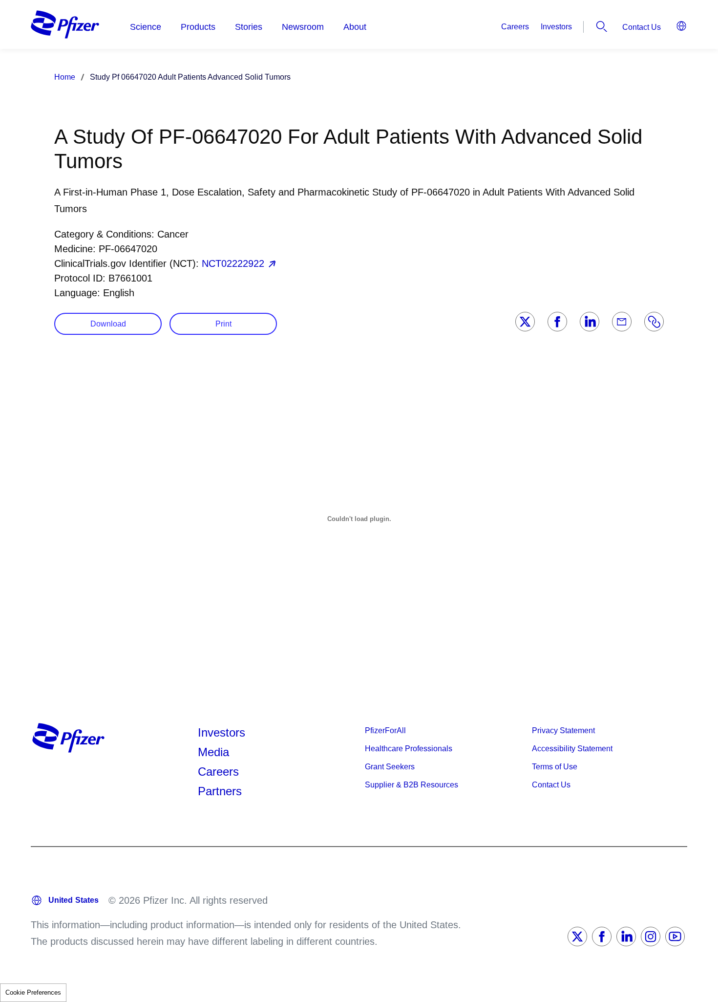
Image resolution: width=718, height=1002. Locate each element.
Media (213, 752)
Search (602, 26)
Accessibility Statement (572, 748)
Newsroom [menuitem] (303, 27)
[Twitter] (525, 321)
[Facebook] (557, 321)
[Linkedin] (589, 321)
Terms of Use (554, 766)
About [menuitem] (354, 27)
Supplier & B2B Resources (411, 785)
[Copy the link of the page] (654, 321)
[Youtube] (675, 936)
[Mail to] (622, 321)
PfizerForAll (385, 730)
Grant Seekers (390, 766)
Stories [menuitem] (248, 27)
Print (223, 324)
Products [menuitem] (198, 27)
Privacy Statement (563, 730)
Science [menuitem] (145, 27)
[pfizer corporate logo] (65, 24)
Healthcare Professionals (408, 748)
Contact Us (641, 27)
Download (108, 324)
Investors (556, 26)
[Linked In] (626, 936)
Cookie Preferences (33, 992)
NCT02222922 (233, 263)
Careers (515, 26)
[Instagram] (650, 936)
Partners (220, 791)
